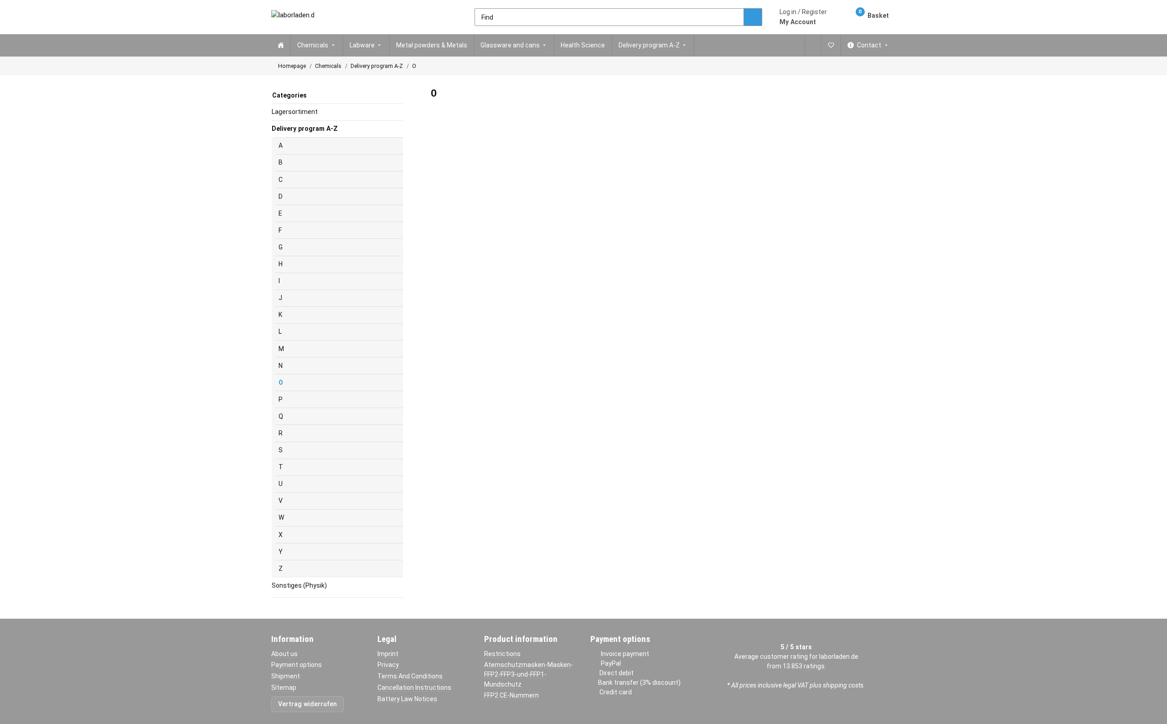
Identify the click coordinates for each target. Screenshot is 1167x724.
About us (284, 653)
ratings (814, 666)
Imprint (387, 653)
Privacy (388, 664)
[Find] (753, 17)
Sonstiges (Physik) (299, 585)
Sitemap (283, 687)
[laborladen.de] (292, 17)
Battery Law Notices (407, 699)
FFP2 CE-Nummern (511, 695)
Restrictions (502, 653)
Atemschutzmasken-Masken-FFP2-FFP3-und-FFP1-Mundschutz (528, 674)
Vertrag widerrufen (307, 704)
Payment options (296, 664)
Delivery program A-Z (305, 128)
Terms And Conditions (410, 676)
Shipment (285, 676)
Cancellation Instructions (414, 687)
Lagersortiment (295, 111)
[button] (803, 16)
